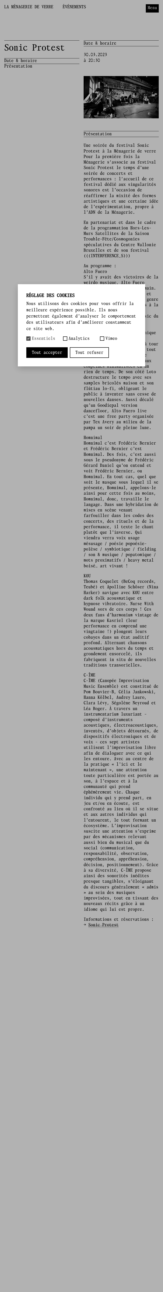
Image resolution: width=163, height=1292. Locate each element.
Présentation (18, 66)
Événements (74, 7)
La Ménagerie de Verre (28, 7)
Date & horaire (20, 61)
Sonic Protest (103, 925)
